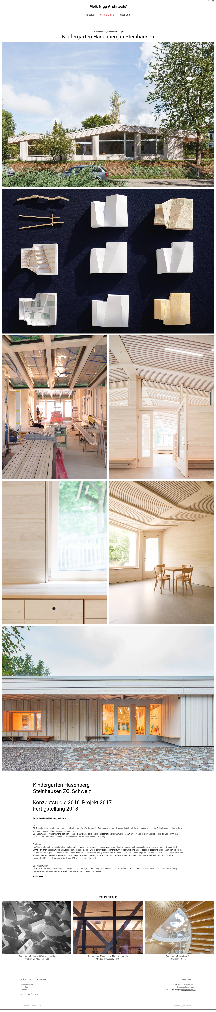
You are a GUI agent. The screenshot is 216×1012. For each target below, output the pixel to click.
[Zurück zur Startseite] (108, 6)
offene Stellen (107, 14)
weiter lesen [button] (38, 876)
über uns (125, 14)
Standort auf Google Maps (30, 994)
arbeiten (90, 14)
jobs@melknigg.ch (188, 990)
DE (213, 1)
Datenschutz (36, 1005)
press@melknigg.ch (188, 987)
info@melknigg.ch (189, 984)
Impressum (24, 1005)
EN (209, 1)
